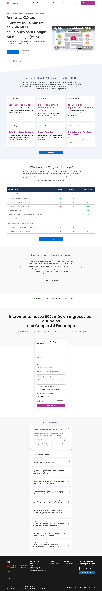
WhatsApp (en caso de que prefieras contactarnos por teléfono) (48, 372)
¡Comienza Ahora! (88, 3)
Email (38, 364)
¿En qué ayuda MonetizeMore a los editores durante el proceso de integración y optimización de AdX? (49, 492)
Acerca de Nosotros (52, 3)
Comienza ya (12, 52)
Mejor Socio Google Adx (36, 569)
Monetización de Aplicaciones (38, 570)
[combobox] (39, 376)
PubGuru (32, 565)
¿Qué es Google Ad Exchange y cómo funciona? (47, 429)
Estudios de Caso (68, 563)
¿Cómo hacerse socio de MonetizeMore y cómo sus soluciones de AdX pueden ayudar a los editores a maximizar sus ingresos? (48, 471)
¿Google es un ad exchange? (41, 454)
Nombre (39, 351)
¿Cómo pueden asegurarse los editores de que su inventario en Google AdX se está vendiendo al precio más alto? (48, 512)
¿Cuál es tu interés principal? (46, 387)
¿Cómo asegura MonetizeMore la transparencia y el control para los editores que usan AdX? (49, 534)
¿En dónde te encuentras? (45, 393)
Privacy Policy (33, 588)
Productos (25, 3)
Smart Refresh (34, 563)
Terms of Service (42, 588)
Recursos (66, 3)
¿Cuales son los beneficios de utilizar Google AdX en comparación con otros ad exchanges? (49, 482)
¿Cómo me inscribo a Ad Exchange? (43, 462)
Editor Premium (38, 3)
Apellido (39, 358)
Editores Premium (35, 567)
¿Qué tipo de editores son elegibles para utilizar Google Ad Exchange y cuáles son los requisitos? (48, 501)
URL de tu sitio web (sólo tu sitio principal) (50, 380)
